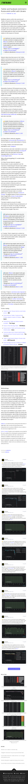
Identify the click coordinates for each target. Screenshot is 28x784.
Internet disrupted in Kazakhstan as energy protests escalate (14, 700)
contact (6, 431)
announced (12, 140)
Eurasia (7, 452)
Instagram (13, 146)
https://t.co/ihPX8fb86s (13, 48)
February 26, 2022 (20, 52)
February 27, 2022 (20, 83)
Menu (26, 2)
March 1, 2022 (19, 257)
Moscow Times (17, 154)
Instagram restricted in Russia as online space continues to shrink (14, 687)
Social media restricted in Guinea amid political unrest (12, 763)
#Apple (22, 247)
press (2, 431)
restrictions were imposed (17, 292)
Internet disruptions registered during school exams (12, 760)
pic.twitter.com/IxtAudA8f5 (9, 285)
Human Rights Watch (6, 156)
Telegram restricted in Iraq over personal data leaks (12, 752)
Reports (8, 450)
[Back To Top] (14, 770)
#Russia (5, 41)
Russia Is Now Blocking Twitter (10, 325)
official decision (20, 140)
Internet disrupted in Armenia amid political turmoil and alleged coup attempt (14, 741)
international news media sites (9, 114)
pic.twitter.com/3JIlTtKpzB (9, 131)
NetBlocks (3, 423)
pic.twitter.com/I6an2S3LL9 (9, 226)
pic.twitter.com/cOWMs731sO (10, 81)
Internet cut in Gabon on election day (9, 749)
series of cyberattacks (17, 196)
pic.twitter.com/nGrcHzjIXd (9, 50)
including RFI (23, 150)
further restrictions (17, 299)
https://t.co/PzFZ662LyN (13, 80)
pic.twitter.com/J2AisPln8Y (9, 255)
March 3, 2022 (19, 133)
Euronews (10, 304)
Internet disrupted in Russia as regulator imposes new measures (14, 727)
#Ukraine (5, 47)
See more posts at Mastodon (14, 668)
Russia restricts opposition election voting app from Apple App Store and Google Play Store (14, 713)
